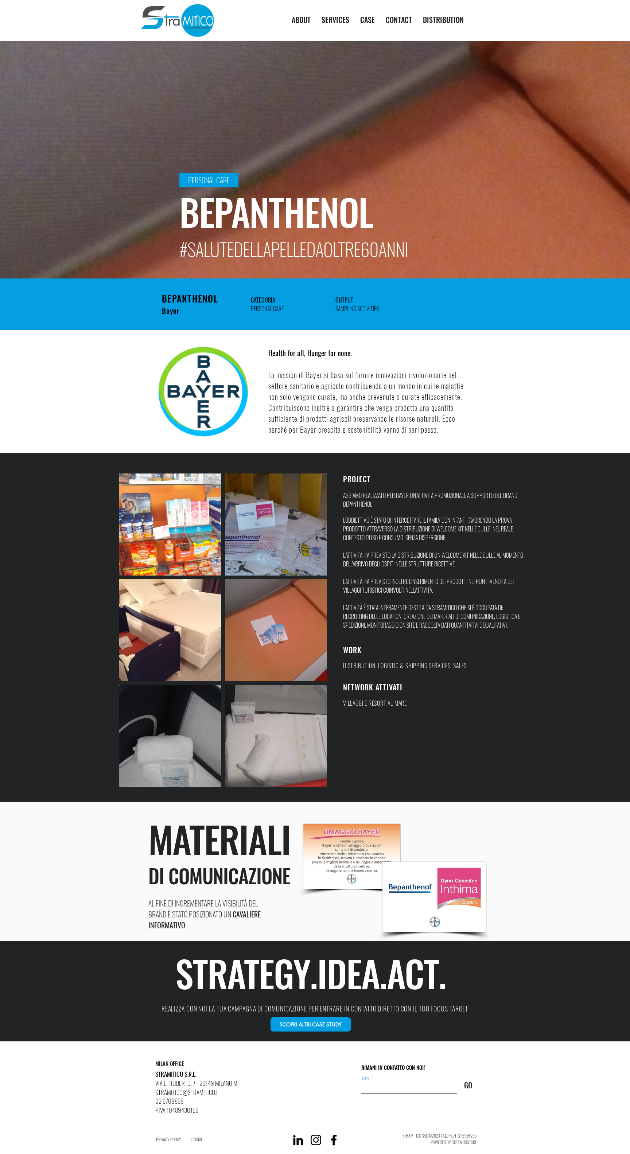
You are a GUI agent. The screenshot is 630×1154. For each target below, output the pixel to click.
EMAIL (366, 1078)
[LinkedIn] (298, 1140)
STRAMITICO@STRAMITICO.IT (187, 1092)
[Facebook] (334, 1140)
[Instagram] (316, 1140)
